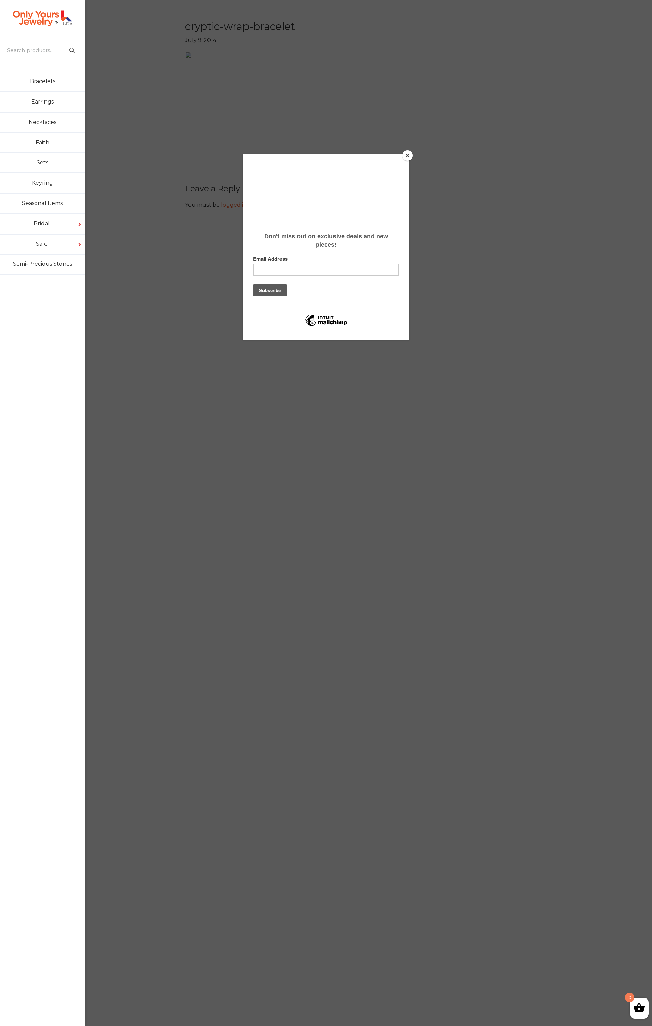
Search (71, 50)
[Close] (407, 155)
